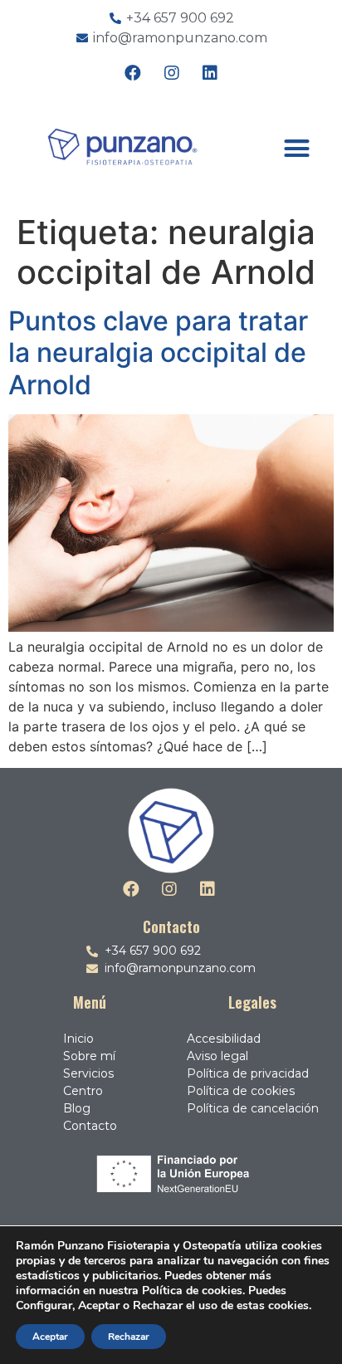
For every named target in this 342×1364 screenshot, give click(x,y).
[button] (296, 148)
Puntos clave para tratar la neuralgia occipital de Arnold (158, 353)
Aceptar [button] (50, 1336)
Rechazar (128, 1336)
